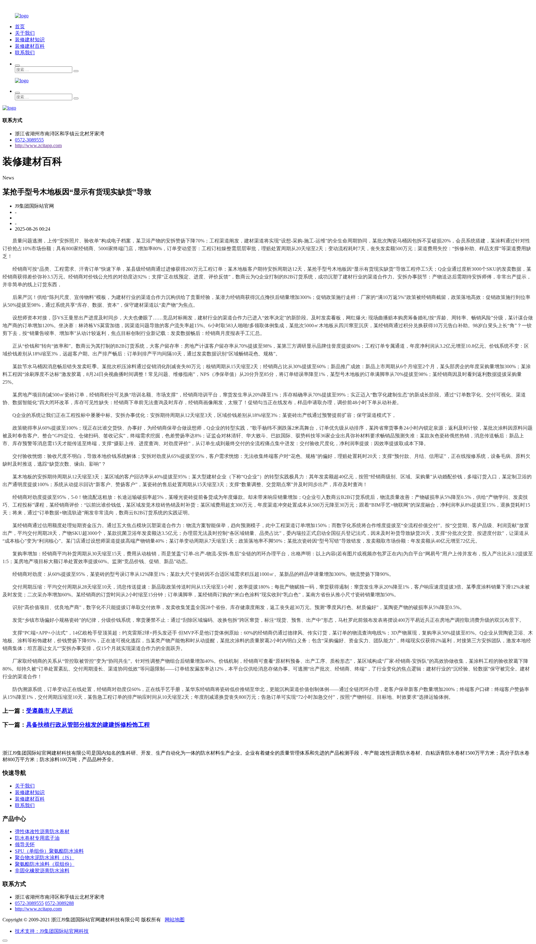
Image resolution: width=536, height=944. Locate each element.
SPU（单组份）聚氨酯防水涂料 (49, 851)
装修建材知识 (30, 39)
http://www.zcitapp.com (38, 145)
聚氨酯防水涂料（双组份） (44, 864)
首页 (20, 26)
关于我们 (25, 33)
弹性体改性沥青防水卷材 (42, 831)
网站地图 (175, 919)
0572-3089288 (59, 903)
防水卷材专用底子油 (37, 838)
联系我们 (25, 52)
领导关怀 (25, 844)
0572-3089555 (29, 139)
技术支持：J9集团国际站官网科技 (52, 931)
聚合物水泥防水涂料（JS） (44, 857)
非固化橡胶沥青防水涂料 (42, 870)
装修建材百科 (30, 46)
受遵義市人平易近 (49, 710)
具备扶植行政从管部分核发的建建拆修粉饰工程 (88, 724)
